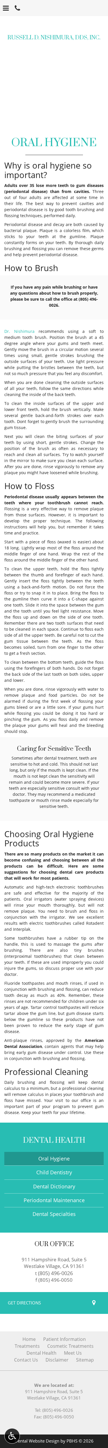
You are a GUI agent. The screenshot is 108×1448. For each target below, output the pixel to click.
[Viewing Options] (12, 1436)
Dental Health (54, 1140)
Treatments (27, 1346)
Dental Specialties (54, 1213)
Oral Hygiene (54, 1158)
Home (29, 1339)
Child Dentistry (54, 1172)
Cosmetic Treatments (70, 1346)
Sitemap (85, 1360)
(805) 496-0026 (55, 1273)
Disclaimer (57, 1360)
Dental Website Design (37, 1441)
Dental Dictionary (54, 1186)
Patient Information (64, 1339)
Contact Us (26, 1360)
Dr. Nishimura (19, 331)
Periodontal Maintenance (54, 1200)
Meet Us (73, 1353)
